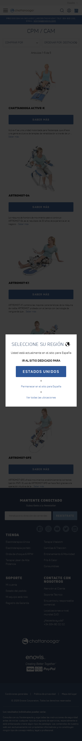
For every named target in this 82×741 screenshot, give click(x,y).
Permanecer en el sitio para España (41, 386)
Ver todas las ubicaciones (41, 397)
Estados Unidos (41, 371)
